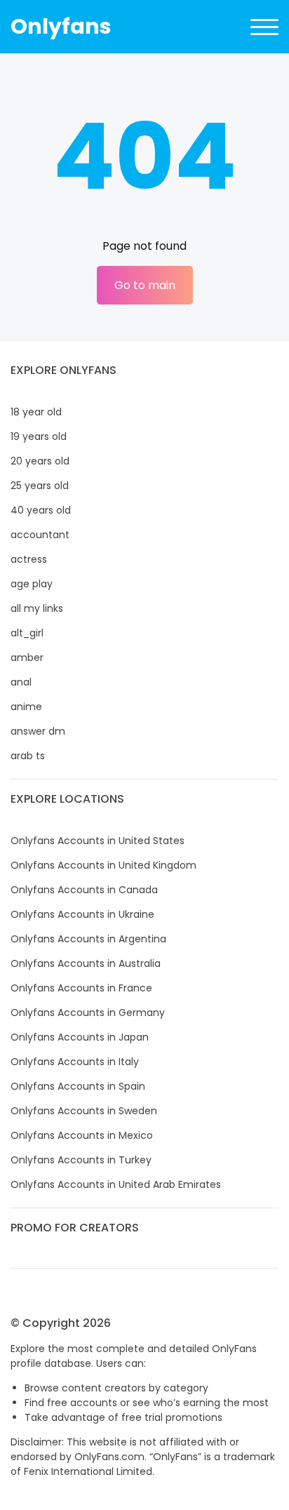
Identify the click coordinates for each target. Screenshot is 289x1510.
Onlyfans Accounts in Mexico (82, 1135)
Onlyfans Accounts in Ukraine (82, 914)
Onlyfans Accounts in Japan (80, 1037)
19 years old (39, 436)
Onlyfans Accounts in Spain (78, 1086)
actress (29, 559)
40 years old (41, 510)
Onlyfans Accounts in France (81, 988)
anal (21, 682)
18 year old (36, 412)
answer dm (38, 731)
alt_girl (27, 633)
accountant (40, 535)
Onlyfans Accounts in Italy (75, 1062)
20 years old (40, 461)
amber (27, 657)
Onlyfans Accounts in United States (97, 841)
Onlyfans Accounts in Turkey (81, 1160)
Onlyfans (61, 26)
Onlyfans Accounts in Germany (88, 1012)
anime (26, 707)
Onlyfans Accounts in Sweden (84, 1111)
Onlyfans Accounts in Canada (84, 890)
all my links (37, 608)
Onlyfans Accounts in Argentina (88, 939)
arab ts (28, 756)
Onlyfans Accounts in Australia (86, 963)
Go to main (144, 285)
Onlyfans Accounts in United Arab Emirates (116, 1184)
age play (32, 584)
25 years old (40, 486)
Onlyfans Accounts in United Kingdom (103, 865)
